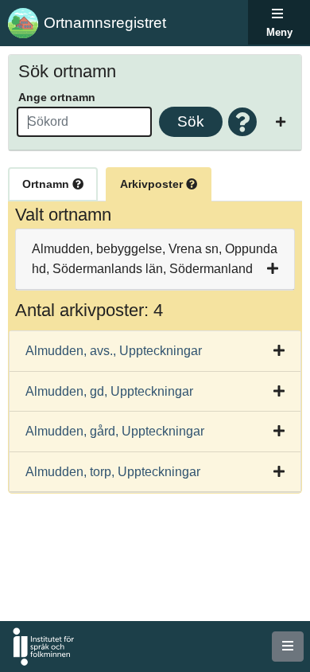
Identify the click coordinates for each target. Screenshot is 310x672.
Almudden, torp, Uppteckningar (112, 472)
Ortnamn (47, 184)
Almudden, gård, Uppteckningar (114, 431)
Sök (190, 121)
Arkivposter (153, 184)
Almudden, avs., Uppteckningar (113, 350)
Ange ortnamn (56, 97)
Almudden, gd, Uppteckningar (109, 391)
